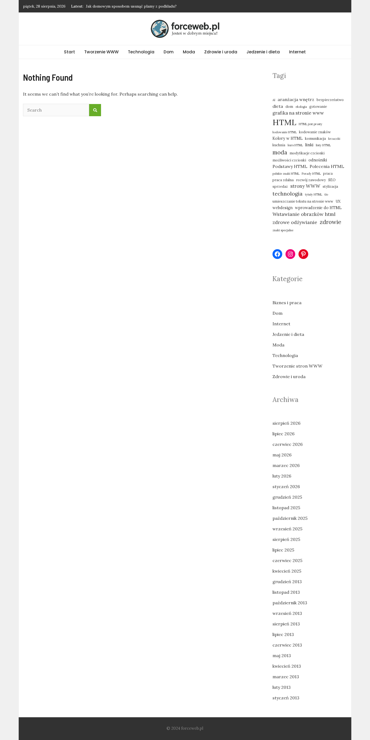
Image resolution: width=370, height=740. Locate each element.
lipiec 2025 (283, 550)
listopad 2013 (286, 592)
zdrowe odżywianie (294, 222)
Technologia (141, 52)
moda (279, 152)
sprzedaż (280, 186)
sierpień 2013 (286, 624)
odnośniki (318, 160)
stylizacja (330, 186)
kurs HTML (295, 145)
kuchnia (278, 145)
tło (326, 194)
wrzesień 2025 (287, 528)
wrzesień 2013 (287, 613)
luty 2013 (281, 687)
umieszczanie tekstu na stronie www (302, 201)
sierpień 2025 (286, 539)
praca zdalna (283, 180)
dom (289, 106)
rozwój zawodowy (311, 180)
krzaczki (334, 139)
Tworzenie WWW (101, 52)
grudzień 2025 (287, 497)
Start (69, 52)
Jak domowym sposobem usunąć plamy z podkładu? (131, 6)
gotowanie (318, 106)
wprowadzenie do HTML (318, 207)
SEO (332, 180)
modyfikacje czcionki (307, 153)
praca (328, 173)
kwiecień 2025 (286, 571)
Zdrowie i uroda (220, 52)
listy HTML (323, 145)
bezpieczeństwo (330, 100)
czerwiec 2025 (287, 560)
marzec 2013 (285, 676)
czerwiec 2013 (287, 645)
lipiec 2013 (283, 634)
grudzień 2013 (287, 581)
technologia (287, 193)
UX (338, 201)
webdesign (282, 207)
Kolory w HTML (287, 138)
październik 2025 (289, 518)
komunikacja (315, 138)
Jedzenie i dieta (263, 52)
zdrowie (330, 222)
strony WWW (305, 186)
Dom (169, 52)
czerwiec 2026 (287, 444)
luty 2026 (281, 476)
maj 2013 (281, 655)
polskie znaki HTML (285, 174)
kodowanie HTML (284, 132)
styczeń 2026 (286, 486)
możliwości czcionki (289, 160)
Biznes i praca (286, 302)
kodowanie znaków (315, 132)
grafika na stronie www (298, 113)
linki (309, 144)
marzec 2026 (286, 465)
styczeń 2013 (285, 697)
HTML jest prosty (310, 124)
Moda (189, 52)
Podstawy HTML (289, 166)
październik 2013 (289, 602)
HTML (284, 122)
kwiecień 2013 (286, 666)
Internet (297, 52)
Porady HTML (311, 174)
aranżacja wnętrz (296, 99)
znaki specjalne (282, 230)
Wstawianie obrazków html (303, 214)
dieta (277, 106)
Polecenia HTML (327, 166)
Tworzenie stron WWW (297, 366)
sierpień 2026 (286, 423)
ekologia (301, 107)
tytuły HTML (313, 194)
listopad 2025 (286, 507)
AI (273, 100)
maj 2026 (281, 454)
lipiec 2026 (283, 433)
